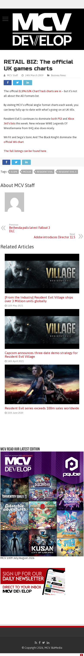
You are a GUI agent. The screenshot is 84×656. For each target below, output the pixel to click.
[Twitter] (43, 642)
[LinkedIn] (48, 642)
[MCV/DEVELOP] (42, 29)
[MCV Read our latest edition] (42, 503)
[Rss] (35, 642)
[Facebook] (39, 642)
